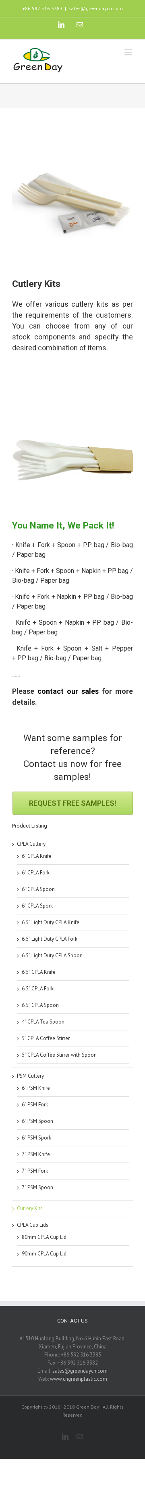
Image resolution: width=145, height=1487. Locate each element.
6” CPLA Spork (37, 905)
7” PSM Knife (36, 1154)
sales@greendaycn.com (95, 8)
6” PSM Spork (36, 1137)
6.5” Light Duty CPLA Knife (50, 922)
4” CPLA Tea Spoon (43, 1021)
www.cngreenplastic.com (78, 1378)
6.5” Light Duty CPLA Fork (49, 938)
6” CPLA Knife (37, 856)
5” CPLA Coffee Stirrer (46, 1038)
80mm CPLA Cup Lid (44, 1237)
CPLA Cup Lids (32, 1225)
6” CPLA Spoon (38, 889)
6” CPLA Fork (36, 872)
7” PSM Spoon (37, 1187)
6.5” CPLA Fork (38, 988)
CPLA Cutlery (31, 843)
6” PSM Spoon (37, 1121)
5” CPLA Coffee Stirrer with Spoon (59, 1054)
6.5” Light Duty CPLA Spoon (52, 955)
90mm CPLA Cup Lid (44, 1253)
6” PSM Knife (36, 1088)
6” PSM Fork (35, 1104)
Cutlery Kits (30, 1208)
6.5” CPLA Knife (39, 972)
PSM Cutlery (30, 1075)
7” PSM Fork (35, 1170)
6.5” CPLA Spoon (40, 1005)
